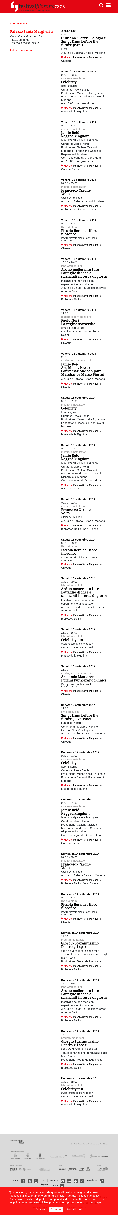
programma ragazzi (73, 939)
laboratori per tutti (71, 265)
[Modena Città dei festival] (44, 1183)
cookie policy (91, 1195)
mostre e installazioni (74, 78)
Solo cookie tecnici (74, 1209)
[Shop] (62, 1186)
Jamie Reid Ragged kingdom (75, 134)
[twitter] (30, 1181)
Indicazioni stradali (21, 50)
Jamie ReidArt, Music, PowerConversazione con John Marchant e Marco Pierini (82, 369)
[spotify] (76, 1181)
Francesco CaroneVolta (76, 192)
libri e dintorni (69, 227)
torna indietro (20, 23)
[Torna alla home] (37, 6)
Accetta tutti (56, 1209)
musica (65, 34)
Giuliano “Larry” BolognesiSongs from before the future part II (84, 41)
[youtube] (63, 1181)
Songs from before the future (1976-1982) (79, 717)
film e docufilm (70, 711)
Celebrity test (72, 639)
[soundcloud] (69, 1181)
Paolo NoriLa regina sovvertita (78, 322)
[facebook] (23, 1181)
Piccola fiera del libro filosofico (79, 232)
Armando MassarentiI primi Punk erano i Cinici (83, 678)
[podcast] (82, 1181)
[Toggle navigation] (108, 5)
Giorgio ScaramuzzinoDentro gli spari (80, 945)
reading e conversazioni (76, 316)
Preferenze (40, 1209)
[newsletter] (102, 1181)
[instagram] (36, 1181)
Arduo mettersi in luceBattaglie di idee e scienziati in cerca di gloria (84, 273)
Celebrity (69, 81)
